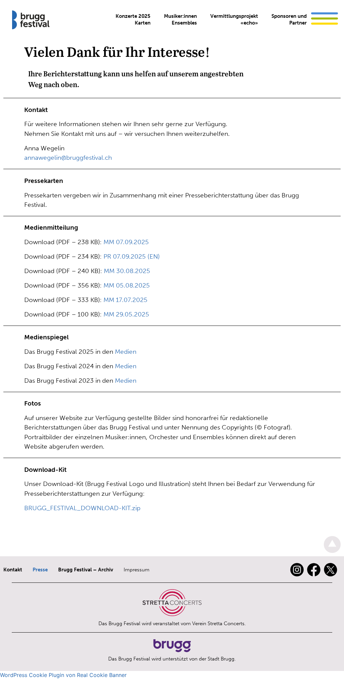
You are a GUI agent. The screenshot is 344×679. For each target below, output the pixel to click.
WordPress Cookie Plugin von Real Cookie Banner (63, 675)
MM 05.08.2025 (126, 285)
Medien (125, 351)
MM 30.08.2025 (127, 271)
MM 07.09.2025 (126, 242)
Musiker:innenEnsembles (180, 19)
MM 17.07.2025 (125, 300)
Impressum (136, 570)
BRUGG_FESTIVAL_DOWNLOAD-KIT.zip (82, 508)
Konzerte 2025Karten (133, 19)
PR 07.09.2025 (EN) (131, 256)
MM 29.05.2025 (126, 314)
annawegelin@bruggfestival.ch (68, 157)
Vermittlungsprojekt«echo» (234, 19)
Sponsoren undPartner (289, 19)
